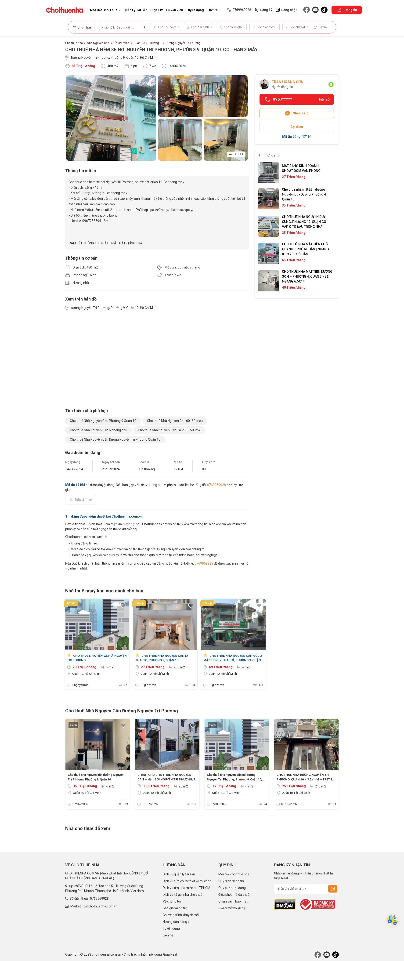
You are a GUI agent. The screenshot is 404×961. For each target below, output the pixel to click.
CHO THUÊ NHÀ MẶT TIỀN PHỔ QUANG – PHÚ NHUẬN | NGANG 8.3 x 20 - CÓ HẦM (305, 249)
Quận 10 (138, 43)
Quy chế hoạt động (232, 888)
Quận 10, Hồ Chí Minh (86, 673)
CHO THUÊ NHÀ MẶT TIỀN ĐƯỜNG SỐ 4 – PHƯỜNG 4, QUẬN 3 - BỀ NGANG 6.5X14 (307, 276)
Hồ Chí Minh (121, 43)
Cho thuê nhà (74, 43)
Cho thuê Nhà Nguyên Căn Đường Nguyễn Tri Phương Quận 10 (115, 439)
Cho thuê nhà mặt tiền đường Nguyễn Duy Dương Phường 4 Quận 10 (304, 194)
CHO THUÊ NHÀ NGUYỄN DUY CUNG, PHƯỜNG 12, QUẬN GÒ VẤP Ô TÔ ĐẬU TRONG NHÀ (304, 221)
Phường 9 (155, 43)
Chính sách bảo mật (233, 901)
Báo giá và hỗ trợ (175, 908)
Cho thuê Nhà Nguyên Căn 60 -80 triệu (175, 421)
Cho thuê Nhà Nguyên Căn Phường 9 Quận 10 (103, 421)
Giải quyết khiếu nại (232, 908)
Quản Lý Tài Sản (135, 10)
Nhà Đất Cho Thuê (103, 10)
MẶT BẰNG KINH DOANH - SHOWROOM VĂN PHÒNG (301, 168)
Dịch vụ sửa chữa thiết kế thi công (187, 881)
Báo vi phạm (84, 500)
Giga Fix (156, 10)
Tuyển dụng (195, 10)
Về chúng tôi (172, 901)
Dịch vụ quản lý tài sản (179, 874)
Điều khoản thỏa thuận (234, 894)
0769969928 (216, 485)
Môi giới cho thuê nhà (233, 874)
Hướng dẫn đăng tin (177, 922)
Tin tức (212, 10)
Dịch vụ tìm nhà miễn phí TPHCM (186, 888)
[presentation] (71, 765)
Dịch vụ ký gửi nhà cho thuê (182, 894)
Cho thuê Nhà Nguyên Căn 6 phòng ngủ (98, 430)
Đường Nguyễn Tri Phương (183, 43)
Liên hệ (168, 935)
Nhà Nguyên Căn (98, 43)
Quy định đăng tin (231, 881)
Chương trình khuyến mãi (181, 915)
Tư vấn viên (174, 10)
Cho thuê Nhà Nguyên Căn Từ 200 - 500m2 (169, 430)
